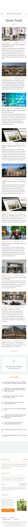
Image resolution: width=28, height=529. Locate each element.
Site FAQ (16, 519)
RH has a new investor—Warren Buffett (12, 343)
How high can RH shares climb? (10, 309)
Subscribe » (8, 510)
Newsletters (7, 519)
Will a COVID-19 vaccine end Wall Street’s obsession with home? (14, 111)
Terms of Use (3, 488)
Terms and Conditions (14, 521)
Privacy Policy (23, 488)
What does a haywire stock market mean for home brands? (14, 244)
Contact (12, 517)
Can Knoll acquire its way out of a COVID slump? (13, 182)
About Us (4, 517)
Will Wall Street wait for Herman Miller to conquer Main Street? (13, 45)
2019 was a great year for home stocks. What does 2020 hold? (14, 278)
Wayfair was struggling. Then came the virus (14, 215)
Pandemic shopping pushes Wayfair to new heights (13, 146)
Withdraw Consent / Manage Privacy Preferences (15, 525)
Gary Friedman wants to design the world (13, 80)
